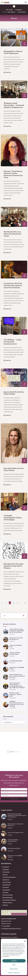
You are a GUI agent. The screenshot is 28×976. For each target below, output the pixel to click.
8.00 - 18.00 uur (8, 12)
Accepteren (14, 960)
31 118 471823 (6, 926)
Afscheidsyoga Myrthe (15, 660)
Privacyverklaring (16, 972)
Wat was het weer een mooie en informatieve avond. (13, 234)
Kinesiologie (6, 869)
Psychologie (6, 887)
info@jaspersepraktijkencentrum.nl (11, 928)
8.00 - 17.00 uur (21, 12)
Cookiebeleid (10, 972)
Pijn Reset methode (8, 895)
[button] (25, 941)
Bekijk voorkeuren (14, 968)
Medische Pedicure (7, 902)
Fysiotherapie (6, 872)
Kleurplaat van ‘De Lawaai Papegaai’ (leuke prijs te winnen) (13, 566)
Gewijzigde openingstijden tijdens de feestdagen (13, 518)
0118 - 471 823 (8, 9)
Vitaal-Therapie (7, 882)
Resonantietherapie (8, 897)
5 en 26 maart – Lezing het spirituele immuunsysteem (12, 342)
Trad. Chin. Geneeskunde (9, 877)
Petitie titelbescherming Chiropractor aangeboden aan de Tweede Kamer (16, 631)
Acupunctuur (6, 879)
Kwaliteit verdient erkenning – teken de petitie (15, 694)
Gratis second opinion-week (15, 832)
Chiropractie (6, 867)
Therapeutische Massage (9, 900)
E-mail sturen (18, 9)
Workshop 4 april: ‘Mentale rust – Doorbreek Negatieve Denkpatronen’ (14, 105)
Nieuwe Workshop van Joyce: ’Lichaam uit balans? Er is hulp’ (17, 676)
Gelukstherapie (6, 884)
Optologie (5, 874)
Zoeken (23, 616)
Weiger (14, 964)
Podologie (5, 905)
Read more (8, 72)
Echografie (5, 892)
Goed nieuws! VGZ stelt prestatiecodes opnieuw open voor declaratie (13, 285)
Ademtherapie (6, 889)
